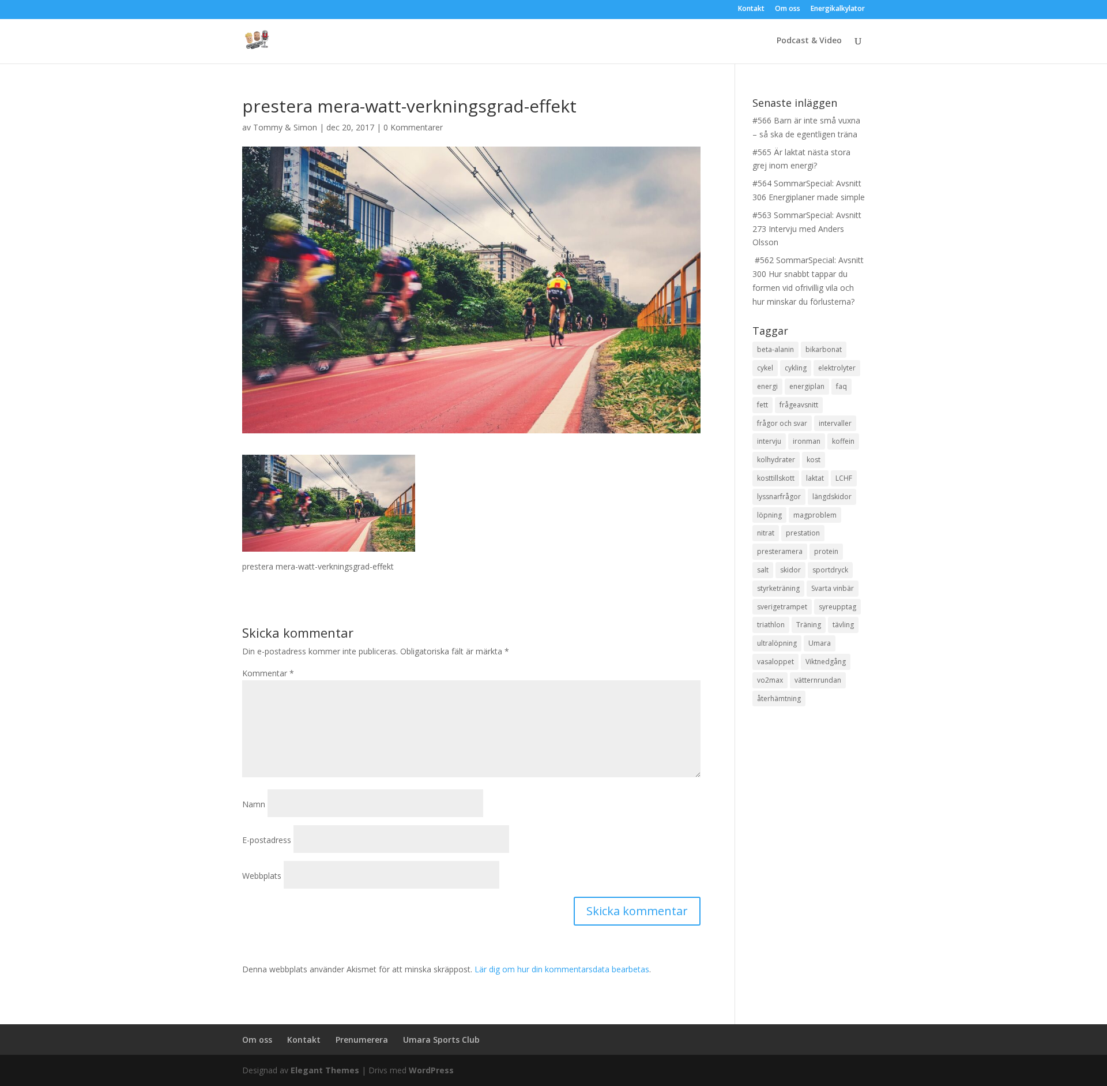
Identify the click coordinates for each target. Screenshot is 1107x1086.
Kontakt (751, 9)
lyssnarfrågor (779, 496)
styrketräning (778, 588)
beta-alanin (775, 349)
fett (762, 405)
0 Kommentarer (413, 127)
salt (763, 570)
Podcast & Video (809, 41)
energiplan (806, 386)
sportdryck (830, 570)
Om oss (787, 9)
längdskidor (832, 496)
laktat (815, 478)
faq (841, 386)
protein (826, 551)
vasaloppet (775, 661)
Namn (253, 804)
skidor (790, 570)
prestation (803, 533)
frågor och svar (782, 423)
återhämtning (779, 698)
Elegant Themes (325, 1070)
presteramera (780, 551)
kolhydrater (776, 460)
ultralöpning (777, 643)
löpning (769, 515)
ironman (806, 441)
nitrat (765, 533)
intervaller (835, 423)
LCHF (843, 478)
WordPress (431, 1070)
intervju (769, 441)
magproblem (815, 515)
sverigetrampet (782, 607)
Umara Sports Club (441, 1039)
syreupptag (837, 607)
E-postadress (266, 839)
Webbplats (261, 875)
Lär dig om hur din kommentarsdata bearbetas (562, 969)
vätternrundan (818, 680)
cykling (796, 368)
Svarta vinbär (832, 588)
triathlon (771, 625)
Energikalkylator (838, 9)
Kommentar (268, 673)
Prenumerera (362, 1039)
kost (813, 460)
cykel (765, 368)
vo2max (770, 680)
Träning (808, 625)
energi (767, 386)
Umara (819, 643)
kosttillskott (776, 478)
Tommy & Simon (285, 127)
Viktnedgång (825, 661)
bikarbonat (823, 349)
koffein (843, 441)
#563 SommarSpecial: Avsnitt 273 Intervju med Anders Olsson (806, 228)
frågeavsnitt (799, 405)
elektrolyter (837, 368)
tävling (843, 625)
